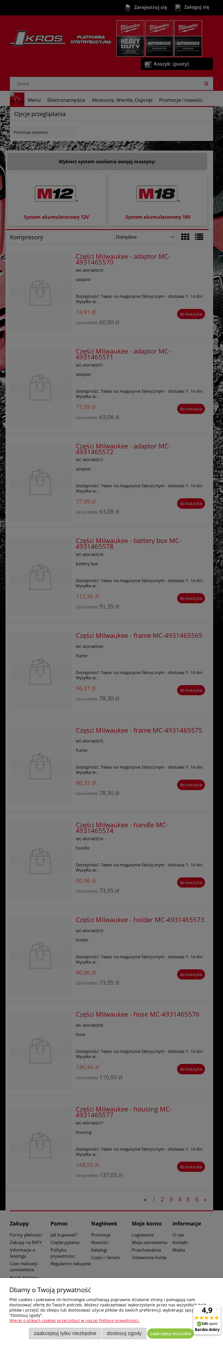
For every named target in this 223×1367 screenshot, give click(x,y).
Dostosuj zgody (124, 1333)
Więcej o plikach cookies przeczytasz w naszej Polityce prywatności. (74, 1320)
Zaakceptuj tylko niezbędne (65, 1333)
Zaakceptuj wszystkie (170, 1333)
